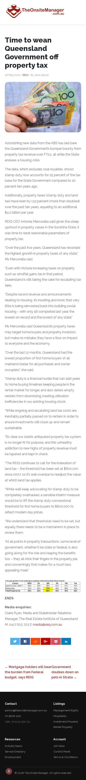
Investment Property (65, 721)
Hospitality (59, 716)
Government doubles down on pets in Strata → (65, 672)
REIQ (25, 74)
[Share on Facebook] (25, 641)
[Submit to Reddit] (35, 641)
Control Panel (61, 751)
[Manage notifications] (9, 771)
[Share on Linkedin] (66, 641)
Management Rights (65, 710)
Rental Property (62, 726)
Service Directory (15, 751)
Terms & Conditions (65, 757)
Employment (13, 757)
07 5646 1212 (13, 716)
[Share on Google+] (46, 641)
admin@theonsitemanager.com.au (26, 710)
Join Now (59, 745)
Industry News (13, 745)
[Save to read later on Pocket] (56, 641)
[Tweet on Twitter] (15, 641)
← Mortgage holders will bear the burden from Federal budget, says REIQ (28, 672)
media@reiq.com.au (47, 624)
